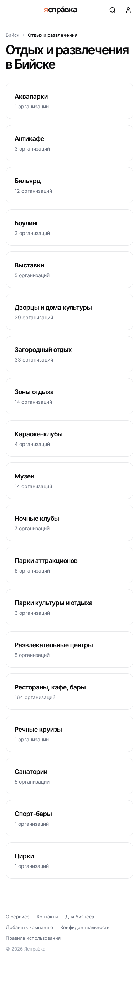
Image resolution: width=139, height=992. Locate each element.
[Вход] (128, 10)
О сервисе (18, 916)
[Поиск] (112, 10)
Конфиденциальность (84, 927)
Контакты (47, 916)
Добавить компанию (29, 927)
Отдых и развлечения (52, 35)
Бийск (12, 35)
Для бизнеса (79, 916)
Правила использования (33, 938)
